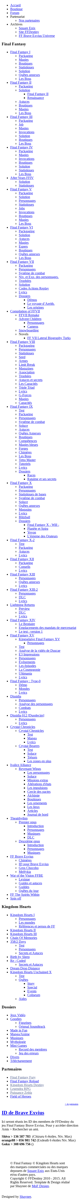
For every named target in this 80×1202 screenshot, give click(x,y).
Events (31, 991)
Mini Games (18, 1045)
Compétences (28, 441)
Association (27, 372)
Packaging (26, 56)
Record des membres (33, 1049)
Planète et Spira (37, 528)
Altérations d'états (39, 784)
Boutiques (25, 63)
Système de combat (32, 273)
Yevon (31, 532)
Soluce (23, 425)
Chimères (25, 452)
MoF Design (40, 1186)
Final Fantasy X (21, 483)
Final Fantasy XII (22, 559)
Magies (24, 59)
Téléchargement (21, 1061)
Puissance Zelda (21, 1092)
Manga (32, 738)
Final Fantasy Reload (24, 1081)
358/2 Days (18, 941)
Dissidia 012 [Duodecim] (27, 715)
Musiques (33, 833)
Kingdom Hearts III (23, 934)
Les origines (35, 307)
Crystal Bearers (29, 746)
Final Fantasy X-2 (22, 540)
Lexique (24, 879)
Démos (32, 300)
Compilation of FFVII (25, 311)
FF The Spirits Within (24, 894)
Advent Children (30, 319)
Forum (14, 13)
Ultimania (25, 673)
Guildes (24, 887)
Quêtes (23, 980)
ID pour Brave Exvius (34, 864)
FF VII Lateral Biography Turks (49, 338)
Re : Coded (18, 960)
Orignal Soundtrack (32, 1026)
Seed (22, 357)
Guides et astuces (30, 883)
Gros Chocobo (29, 868)
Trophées (25, 281)
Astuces (24, 101)
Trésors (32, 757)
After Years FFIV (22, 178)
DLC (22, 597)
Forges (23, 448)
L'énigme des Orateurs (42, 536)
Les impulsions (37, 788)
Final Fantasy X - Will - (43, 525)
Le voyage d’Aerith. (41, 303)
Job (21, 124)
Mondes (24, 688)
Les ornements (37, 803)
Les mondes (27, 922)
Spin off (15, 898)
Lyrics (23, 292)
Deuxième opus (29, 841)
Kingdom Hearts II (23, 930)
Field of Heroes (20, 1096)
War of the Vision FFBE (26, 875)
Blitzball (24, 517)
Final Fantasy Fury (23, 1077)
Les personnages (38, 772)
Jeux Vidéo (17, 1015)
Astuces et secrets (30, 380)
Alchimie (33, 795)
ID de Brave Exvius (23, 1112)
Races (31, 475)
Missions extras (37, 780)
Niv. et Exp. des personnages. (39, 277)
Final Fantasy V (21, 189)
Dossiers (24, 296)
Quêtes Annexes (30, 433)
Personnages (27, 200)
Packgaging (27, 231)
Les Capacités (28, 383)
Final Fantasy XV (22, 635)
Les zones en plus (39, 761)
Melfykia (25, 871)
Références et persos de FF (37, 926)
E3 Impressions (29, 654)
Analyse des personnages (36, 704)
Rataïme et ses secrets (41, 479)
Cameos (32, 326)
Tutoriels (25, 464)
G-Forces (25, 395)
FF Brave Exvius (21, 856)
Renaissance (35, 98)
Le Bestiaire (27, 624)
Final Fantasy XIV (22, 620)
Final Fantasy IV (21, 147)
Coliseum (33, 995)
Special (32, 987)
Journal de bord (37, 814)
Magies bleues (28, 444)
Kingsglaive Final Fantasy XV (39, 639)
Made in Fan (18, 1030)
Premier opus (27, 822)
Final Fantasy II (20, 82)
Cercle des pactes (39, 791)
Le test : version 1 (31, 631)
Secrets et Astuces (31, 953)
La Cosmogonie (29, 669)
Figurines (25, 1023)
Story (31, 983)
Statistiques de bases (32, 494)
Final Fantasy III (21, 117)
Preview (24, 608)
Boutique (16, 9)
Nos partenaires (29, 20)
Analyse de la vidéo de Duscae (39, 650)
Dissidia (15, 696)
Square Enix (27, 28)
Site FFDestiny (29, 32)
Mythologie (18, 1042)
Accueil (15, 5)
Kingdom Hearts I (22, 915)
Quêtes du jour (29, 891)
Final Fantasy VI (21, 227)
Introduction (35, 826)
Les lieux (33, 807)
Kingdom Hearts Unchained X (31, 972)
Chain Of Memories (23, 938)
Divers (14, 1057)
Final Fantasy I (20, 52)
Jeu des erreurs (29, 1053)
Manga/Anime (20, 1034)
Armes (23, 361)
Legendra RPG (20, 1089)
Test (21, 410)
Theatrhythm (19, 818)
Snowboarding (29, 330)
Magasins (25, 509)
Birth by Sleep (20, 957)
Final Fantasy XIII (22, 574)
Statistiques (26, 67)
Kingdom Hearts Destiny (27, 1085)
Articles (32, 810)
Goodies (16, 1019)
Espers (23, 246)
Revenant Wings (30, 769)
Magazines (26, 368)
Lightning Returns (22, 605)
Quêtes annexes (29, 75)
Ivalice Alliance (20, 765)
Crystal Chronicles (22, 727)
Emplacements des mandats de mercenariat (47, 627)
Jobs (22, 208)
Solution (24, 71)
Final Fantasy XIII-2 (24, 589)
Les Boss (25, 78)
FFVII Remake (29, 315)
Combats (25, 708)
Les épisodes (27, 666)
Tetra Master (27, 460)
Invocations (26, 132)
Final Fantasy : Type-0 (25, 681)
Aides (23, 999)
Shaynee (25, 1196)
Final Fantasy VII (22, 261)
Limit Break (27, 364)
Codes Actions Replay (34, 288)
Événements (27, 662)
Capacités (25, 403)
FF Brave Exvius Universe (37, 35)
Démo (23, 685)
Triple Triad (27, 387)
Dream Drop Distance (25, 968)
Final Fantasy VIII (22, 342)
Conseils (24, 566)
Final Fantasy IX (21, 406)
